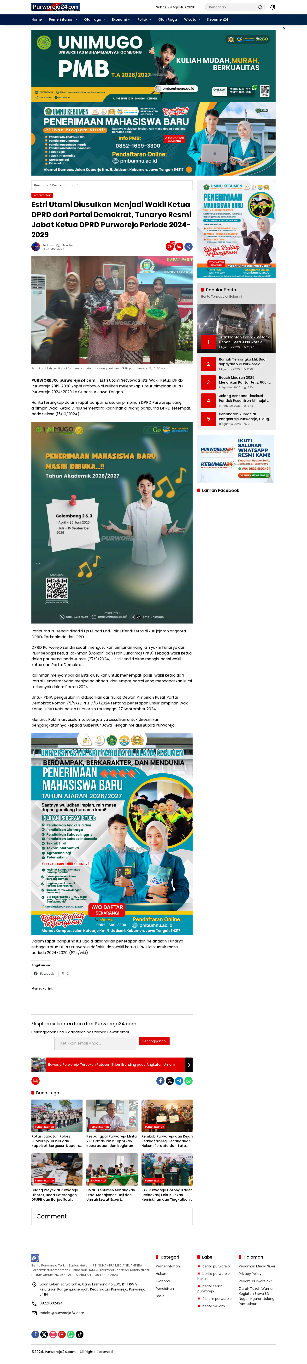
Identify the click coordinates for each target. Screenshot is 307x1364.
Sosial (160, 1296)
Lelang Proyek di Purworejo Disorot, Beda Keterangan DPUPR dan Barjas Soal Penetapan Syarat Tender (54, 1195)
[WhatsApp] (188, 1081)
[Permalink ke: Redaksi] (36, 246)
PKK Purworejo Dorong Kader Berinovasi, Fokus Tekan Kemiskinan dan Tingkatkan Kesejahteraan (167, 1195)
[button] (260, 7)
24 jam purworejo (217, 1298)
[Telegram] (179, 1081)
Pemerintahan (42, 195)
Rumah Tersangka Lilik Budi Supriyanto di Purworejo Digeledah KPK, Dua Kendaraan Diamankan (242, 362)
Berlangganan (154, 1041)
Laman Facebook (220, 490)
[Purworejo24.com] (56, 7)
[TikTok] (79, 1334)
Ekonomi (163, 1281)
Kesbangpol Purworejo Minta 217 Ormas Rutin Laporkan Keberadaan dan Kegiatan (111, 1141)
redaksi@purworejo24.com (62, 1312)
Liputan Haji (98, 1180)
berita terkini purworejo (210, 1289)
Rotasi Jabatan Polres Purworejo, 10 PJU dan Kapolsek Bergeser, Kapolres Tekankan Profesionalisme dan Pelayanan (56, 1141)
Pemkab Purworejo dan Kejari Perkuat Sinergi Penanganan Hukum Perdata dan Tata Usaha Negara (167, 1141)
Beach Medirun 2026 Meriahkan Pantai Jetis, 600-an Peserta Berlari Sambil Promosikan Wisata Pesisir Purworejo (243, 380)
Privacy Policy (250, 1273)
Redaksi (47, 245)
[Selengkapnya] (91, 1258)
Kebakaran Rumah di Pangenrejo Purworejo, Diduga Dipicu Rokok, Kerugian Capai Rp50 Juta (245, 416)
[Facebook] (160, 1081)
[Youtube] (62, 1334)
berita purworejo (216, 1266)
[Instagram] (53, 1334)
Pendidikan (165, 1288)
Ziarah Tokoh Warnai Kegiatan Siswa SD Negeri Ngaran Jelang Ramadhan (256, 1296)
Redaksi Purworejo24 (256, 1281)
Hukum (162, 1273)
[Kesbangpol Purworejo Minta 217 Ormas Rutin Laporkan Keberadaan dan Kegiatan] (111, 1116)
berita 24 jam (213, 1306)
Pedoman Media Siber (257, 1266)
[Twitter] (170, 1081)
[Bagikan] (188, 247)
